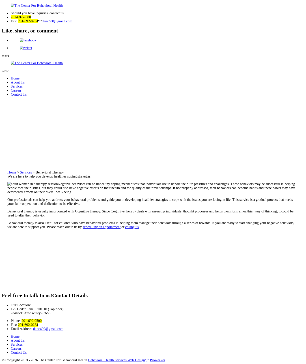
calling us (132, 227)
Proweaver (157, 360)
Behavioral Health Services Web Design (117, 360)
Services (17, 86)
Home (15, 78)
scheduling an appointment (102, 227)
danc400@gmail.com (57, 21)
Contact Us (19, 94)
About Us (18, 82)
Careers (16, 90)
